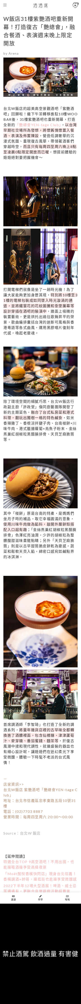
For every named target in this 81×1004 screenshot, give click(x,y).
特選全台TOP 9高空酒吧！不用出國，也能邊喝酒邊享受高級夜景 (38, 864)
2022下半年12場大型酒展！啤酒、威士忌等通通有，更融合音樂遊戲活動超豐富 (40, 888)
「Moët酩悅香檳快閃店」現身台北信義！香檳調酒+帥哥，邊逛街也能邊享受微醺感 (40, 876)
